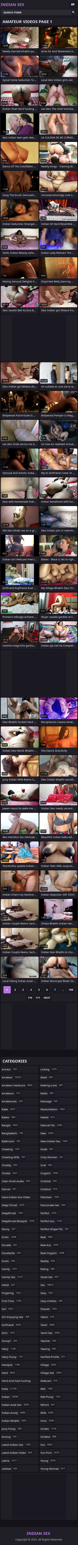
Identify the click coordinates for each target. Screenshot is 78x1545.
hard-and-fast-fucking (16, 1381)
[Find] (73, 12)
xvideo (48, 1428)
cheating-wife (13, 1157)
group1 (9, 1341)
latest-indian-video (17, 1452)
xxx (46, 1444)
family (9, 1269)
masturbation (52, 1109)
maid (46, 1077)
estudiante (11, 1253)
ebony (8, 1229)
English (73, 4)
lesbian (9, 1468)
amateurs (11, 1093)
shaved (48, 1309)
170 (30, 997)
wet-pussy (50, 1397)
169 (71, 989)
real (46, 1237)
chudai (10, 1173)
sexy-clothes (51, 1301)
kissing (9, 1436)
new (46, 1133)
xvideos (48, 1436)
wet (46, 1389)
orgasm (49, 1173)
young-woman (52, 1468)
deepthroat (12, 1213)
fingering (11, 1293)
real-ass (49, 1245)
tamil (47, 1325)
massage (49, 1101)
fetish (8, 1285)
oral (46, 1165)
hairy (9, 1349)
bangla (10, 1125)
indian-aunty (13, 1412)
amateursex (12, 1101)
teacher (48, 1341)
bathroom (11, 1141)
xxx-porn (49, 1452)
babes (8, 1117)
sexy (47, 1293)
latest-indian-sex (16, 1444)
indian (10, 1397)
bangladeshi (12, 1133)
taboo (47, 1317)
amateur (11, 1077)
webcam (48, 1381)
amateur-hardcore (17, 1085)
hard (8, 1373)
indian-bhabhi (14, 1420)
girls (8, 1333)
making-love (51, 1085)
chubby (9, 1165)
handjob (11, 1365)
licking (48, 1069)
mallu (47, 1093)
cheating (11, 1149)
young (48, 1460)
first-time (11, 1301)
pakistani (49, 1197)
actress (9, 1069)
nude (46, 1149)
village (48, 1365)
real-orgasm (52, 1253)
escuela (9, 1245)
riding (47, 1269)
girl (7, 1309)
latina (9, 1460)
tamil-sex (50, 1333)
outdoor (48, 1189)
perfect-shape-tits (54, 1229)
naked (47, 1117)
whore (47, 1405)
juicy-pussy (12, 1428)
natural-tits (51, 1125)
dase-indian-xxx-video (16, 1198)
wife (46, 1412)
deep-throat (13, 1205)
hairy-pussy (12, 1357)
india (9, 1389)
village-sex (50, 1373)
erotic (9, 1237)
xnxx (47, 1420)
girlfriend (11, 1325)
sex (46, 1285)
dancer (9, 1189)
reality (47, 1261)
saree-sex (49, 1277)
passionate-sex (52, 1205)
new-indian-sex (53, 1141)
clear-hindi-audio (16, 1181)
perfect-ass (51, 1221)
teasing (48, 1349)
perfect (48, 1213)
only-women (51, 1157)
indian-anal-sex (15, 1405)
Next (47, 997)
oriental (48, 1181)
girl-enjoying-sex (15, 1317)
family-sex (12, 1277)
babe (8, 1109)
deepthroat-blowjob (18, 1221)
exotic (8, 1261)
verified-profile (52, 1357)
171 (38, 997)
